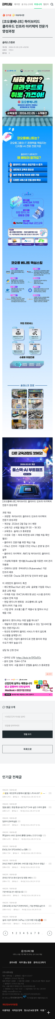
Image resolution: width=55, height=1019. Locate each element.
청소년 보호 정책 (31, 1010)
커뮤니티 (38, 4)
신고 (50, 674)
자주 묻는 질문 (25, 962)
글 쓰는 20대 (27, 4)
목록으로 (27, 749)
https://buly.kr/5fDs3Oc (28, 657)
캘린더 (46, 4)
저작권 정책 (17, 1010)
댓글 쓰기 (27, 734)
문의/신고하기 (39, 962)
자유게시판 (19, 15)
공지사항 (13, 962)
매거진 (17, 4)
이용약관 (6, 1010)
